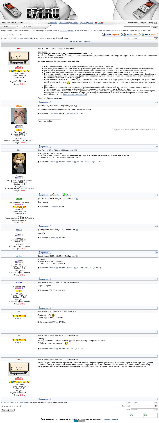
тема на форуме (66, 30)
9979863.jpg (71, 113)
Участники (74, 23)
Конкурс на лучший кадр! (41, 38)
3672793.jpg (53, 113)
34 (77, 359)
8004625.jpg (71, 268)
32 (75, 311)
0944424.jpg (89, 268)
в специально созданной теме (75, 94)
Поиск (90, 23)
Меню (5, 27)
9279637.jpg (53, 162)
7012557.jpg (53, 237)
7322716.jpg (71, 162)
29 (77, 230)
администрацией (111, 419)
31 (80, 282)
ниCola (19, 106)
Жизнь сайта (13, 38)
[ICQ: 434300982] (66, 194)
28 (77, 199)
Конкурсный (24, 38)
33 (77, 335)
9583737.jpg (53, 322)
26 (76, 106)
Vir (19, 311)
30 (77, 256)
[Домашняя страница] (56, 194)
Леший (19, 282)
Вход (151, 23)
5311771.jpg (53, 290)
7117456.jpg (71, 348)
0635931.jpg (89, 162)
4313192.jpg (53, 268)
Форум (3, 38)
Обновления (64, 23)
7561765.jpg (53, 348)
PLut (19, 150)
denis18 (19, 230)
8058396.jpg (53, 206)
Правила (83, 23)
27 (76, 150)
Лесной (19, 199)
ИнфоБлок (53, 23)
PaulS (19, 48)
